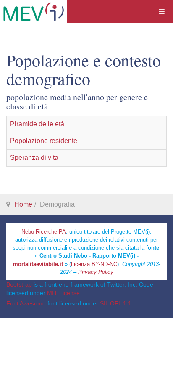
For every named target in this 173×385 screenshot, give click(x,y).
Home (23, 204)
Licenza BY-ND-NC (94, 264)
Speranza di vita (34, 157)
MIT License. (64, 292)
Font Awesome (26, 303)
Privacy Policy (95, 272)
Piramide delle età (37, 123)
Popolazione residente (43, 140)
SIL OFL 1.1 (115, 303)
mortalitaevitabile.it (38, 264)
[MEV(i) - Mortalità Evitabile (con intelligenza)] (33, 11)
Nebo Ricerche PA (43, 231)
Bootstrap (19, 284)
